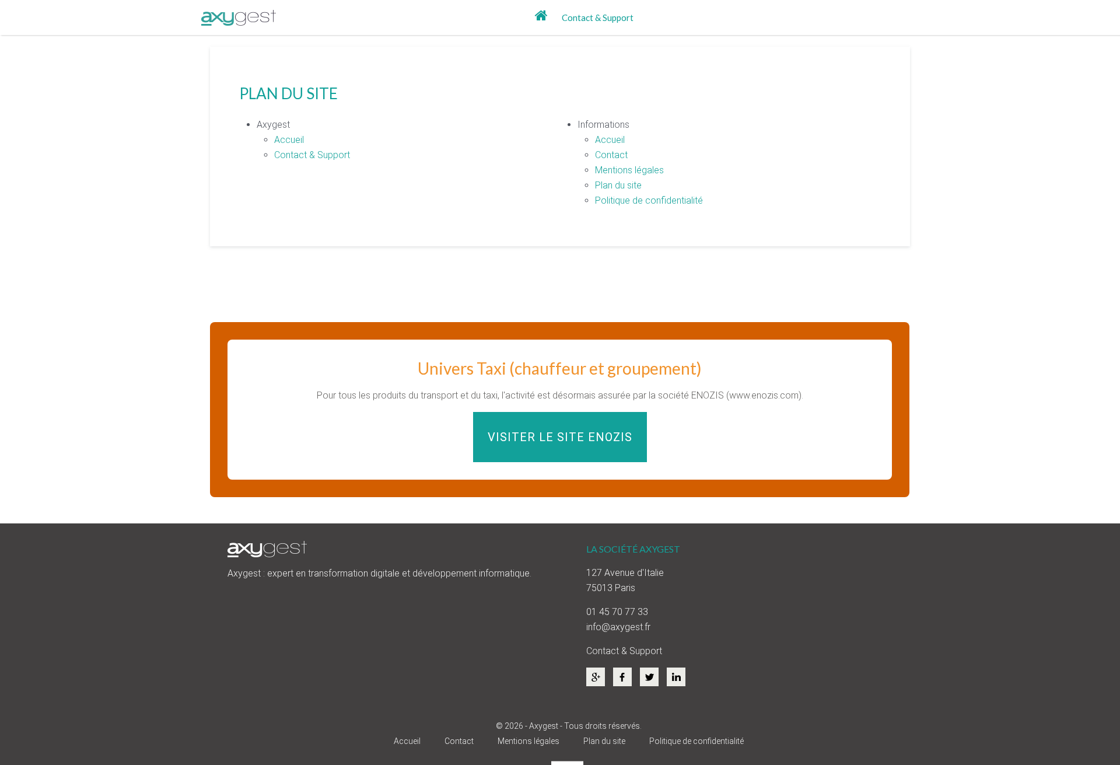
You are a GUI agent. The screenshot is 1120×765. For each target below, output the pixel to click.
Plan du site (618, 185)
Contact (611, 154)
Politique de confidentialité (649, 200)
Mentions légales (629, 170)
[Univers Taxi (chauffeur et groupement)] (560, 410)
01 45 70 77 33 (617, 611)
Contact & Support (598, 17)
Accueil (289, 139)
